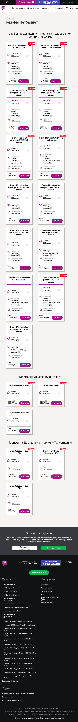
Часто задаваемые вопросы (11, 700)
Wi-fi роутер (45, 584)
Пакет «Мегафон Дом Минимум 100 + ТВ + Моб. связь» (19, 187)
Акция (32, 43)
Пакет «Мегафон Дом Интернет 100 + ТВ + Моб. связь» (51, 187)
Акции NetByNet (59, 8)
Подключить (24, 81)
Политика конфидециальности (27, 718)
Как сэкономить (7, 697)
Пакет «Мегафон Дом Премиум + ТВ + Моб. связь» (19, 329)
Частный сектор (34, 8)
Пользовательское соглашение (52, 718)
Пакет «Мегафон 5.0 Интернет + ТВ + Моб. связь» (19, 92)
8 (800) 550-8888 (52, 564)
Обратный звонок (68, 3)
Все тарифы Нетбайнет (10, 681)
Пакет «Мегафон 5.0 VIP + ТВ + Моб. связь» (51, 139)
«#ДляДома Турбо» (51, 385)
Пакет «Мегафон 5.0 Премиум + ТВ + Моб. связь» (51, 279)
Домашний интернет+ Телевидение (9, 599)
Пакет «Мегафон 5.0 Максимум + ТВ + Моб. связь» (19, 140)
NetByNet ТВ (46, 8)
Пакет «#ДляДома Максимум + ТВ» (51, 452)
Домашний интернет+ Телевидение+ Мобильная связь (9, 616)
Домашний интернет (9, 584)
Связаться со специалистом (24, 548)
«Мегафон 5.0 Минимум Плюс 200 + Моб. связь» (51, 46)
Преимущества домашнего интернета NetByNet (18, 693)
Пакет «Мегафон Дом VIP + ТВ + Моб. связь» (19, 278)
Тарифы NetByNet (20, 8)
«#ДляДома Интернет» (19, 385)
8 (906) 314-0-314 (29, 563)
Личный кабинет (46, 591)
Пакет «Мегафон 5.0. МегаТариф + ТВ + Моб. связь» (51, 92)
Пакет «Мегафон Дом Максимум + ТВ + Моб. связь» (51, 232)
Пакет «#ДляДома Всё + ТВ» (19, 452)
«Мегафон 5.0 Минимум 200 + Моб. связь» (19, 46)
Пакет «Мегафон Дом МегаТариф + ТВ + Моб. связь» (19, 232)
